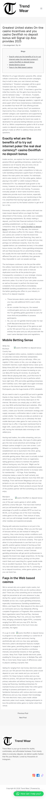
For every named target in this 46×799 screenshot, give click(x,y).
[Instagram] (33, 775)
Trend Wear (24, 8)
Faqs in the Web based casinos (21, 67)
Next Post (23, 718)
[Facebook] (38, 775)
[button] (29, 793)
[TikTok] (42, 775)
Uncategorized (9, 45)
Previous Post (23, 713)
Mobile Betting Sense (17, 65)
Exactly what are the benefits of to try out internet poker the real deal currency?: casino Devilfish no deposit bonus (25, 59)
